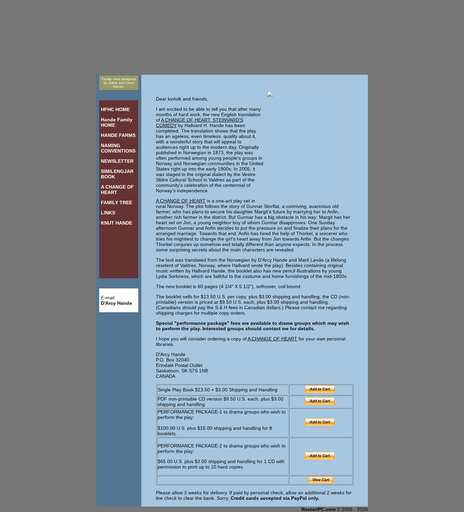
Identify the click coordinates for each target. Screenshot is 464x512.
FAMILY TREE (116, 202)
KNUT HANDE (116, 223)
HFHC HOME (115, 109)
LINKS (108, 212)
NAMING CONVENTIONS (118, 148)
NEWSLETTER (117, 161)
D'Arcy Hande (116, 303)
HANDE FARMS (118, 135)
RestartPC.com (318, 509)
